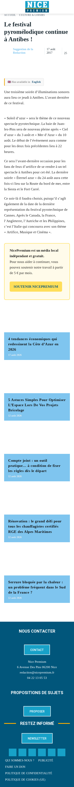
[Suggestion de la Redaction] (8, 51)
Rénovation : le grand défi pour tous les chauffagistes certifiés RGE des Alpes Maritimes (35, 526)
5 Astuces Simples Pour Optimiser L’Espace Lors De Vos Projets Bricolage (37, 405)
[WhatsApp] (56, 61)
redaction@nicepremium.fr (37, 672)
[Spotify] (52, 752)
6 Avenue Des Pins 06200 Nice (37, 667)
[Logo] (37, 7)
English (36, 81)
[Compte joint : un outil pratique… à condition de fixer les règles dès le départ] (37, 439)
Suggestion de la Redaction (23, 51)
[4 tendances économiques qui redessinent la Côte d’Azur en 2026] (37, 317)
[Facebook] (37, 61)
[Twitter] (22, 752)
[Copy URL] (28, 61)
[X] (47, 61)
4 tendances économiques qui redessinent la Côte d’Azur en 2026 (33, 344)
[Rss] (61, 752)
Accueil (10, 15)
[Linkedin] (66, 61)
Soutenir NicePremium (36, 287)
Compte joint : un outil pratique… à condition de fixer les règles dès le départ (34, 465)
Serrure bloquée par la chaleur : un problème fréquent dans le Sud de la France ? (37, 587)
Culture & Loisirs (32, 15)
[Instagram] (32, 752)
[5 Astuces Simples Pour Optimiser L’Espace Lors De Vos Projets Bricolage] (37, 378)
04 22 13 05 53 (37, 677)
